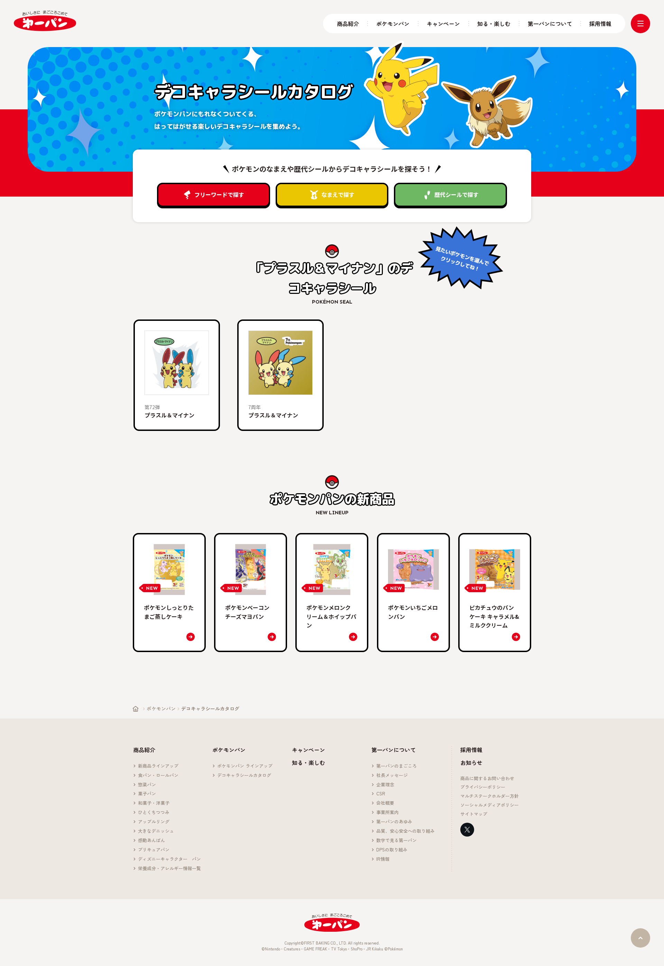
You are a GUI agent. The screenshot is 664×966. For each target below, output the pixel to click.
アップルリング (153, 822)
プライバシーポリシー (482, 787)
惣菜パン (147, 785)
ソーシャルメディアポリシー (489, 805)
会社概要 (385, 803)
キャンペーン (443, 23)
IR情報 (382, 859)
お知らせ (471, 762)
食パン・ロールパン (158, 775)
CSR (380, 794)
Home (135, 709)
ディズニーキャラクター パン (169, 859)
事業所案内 (387, 812)
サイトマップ (473, 814)
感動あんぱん (151, 840)
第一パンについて (550, 23)
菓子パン (147, 794)
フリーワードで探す (219, 194)
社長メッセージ (392, 775)
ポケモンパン (392, 23)
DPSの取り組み (391, 850)
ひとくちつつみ (153, 812)
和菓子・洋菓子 (153, 803)
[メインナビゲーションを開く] (640, 23)
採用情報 (600, 23)
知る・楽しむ (493, 23)
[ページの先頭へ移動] (640, 938)
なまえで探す (337, 194)
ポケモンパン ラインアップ (245, 766)
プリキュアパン (153, 850)
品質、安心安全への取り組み (405, 831)
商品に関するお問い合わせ (487, 779)
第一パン (45, 20)
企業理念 (385, 785)
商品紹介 (348, 23)
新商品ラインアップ (158, 766)
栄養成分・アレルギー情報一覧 (169, 869)
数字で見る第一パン (396, 840)
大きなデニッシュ (156, 831)
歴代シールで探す (456, 194)
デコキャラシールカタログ (244, 775)
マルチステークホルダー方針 (489, 796)
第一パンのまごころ (396, 766)
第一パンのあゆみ (394, 822)
